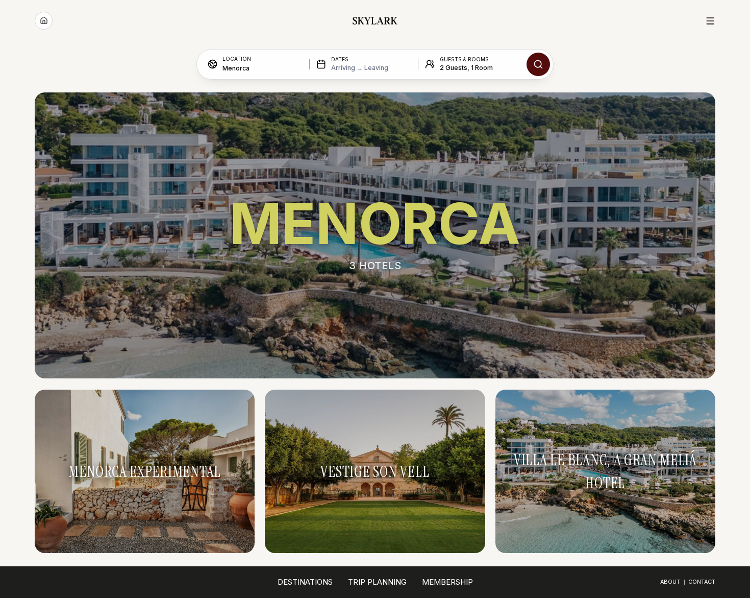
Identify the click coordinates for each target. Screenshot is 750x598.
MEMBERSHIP (447, 582)
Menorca (235, 67)
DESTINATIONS (305, 582)
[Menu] (710, 21)
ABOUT (670, 582)
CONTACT (701, 582)
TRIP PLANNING (377, 582)
